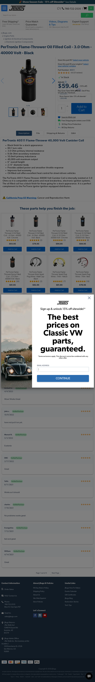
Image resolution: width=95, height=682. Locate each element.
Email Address (43, 365)
